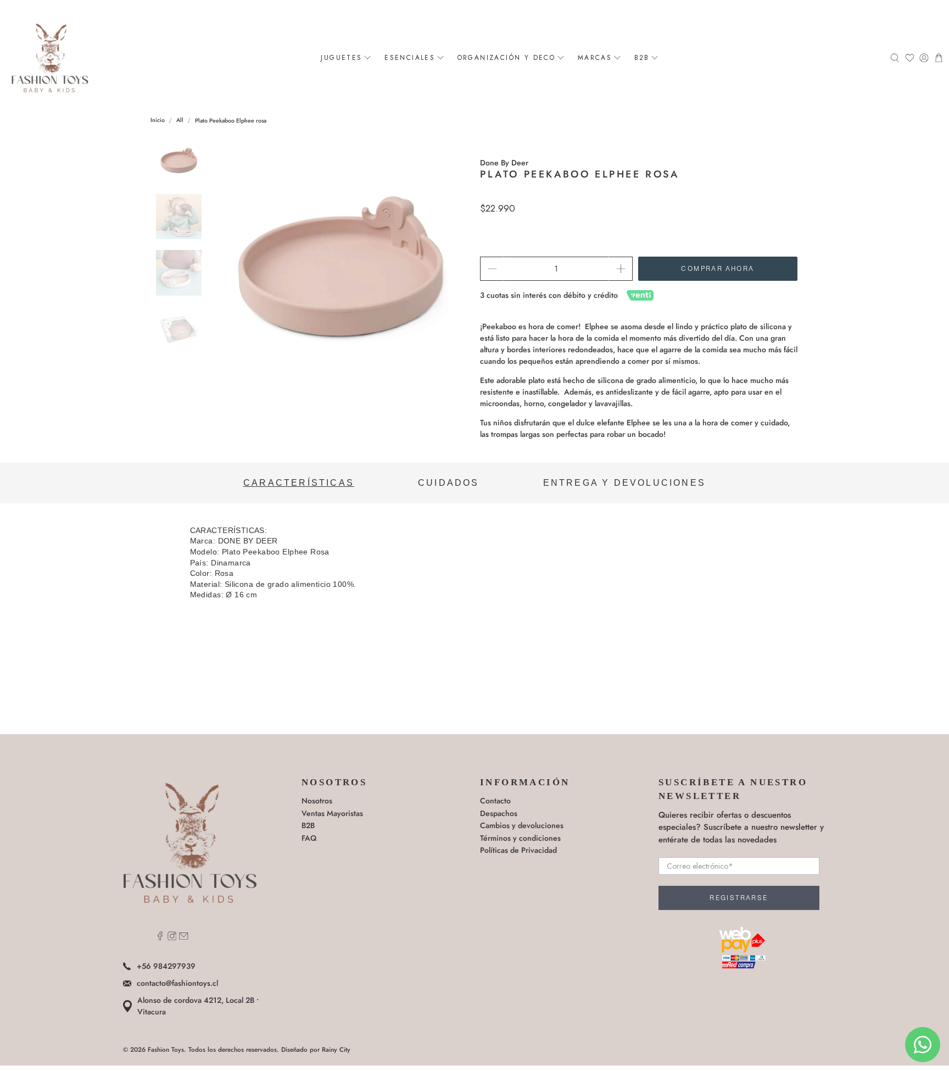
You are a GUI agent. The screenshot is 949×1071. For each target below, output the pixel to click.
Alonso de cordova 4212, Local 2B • (198, 1006)
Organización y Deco (506, 58)
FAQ (309, 838)
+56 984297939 (166, 966)
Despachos (498, 813)
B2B (642, 58)
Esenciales (409, 58)
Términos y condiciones (520, 838)
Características (298, 482)
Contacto (495, 800)
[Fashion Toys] (50, 57)
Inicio (157, 121)
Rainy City (336, 1049)
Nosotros (317, 800)
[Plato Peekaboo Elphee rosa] (341, 266)
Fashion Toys (166, 1049)
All (179, 121)
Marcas (595, 58)
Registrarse (739, 898)
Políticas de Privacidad (518, 850)
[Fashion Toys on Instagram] (172, 937)
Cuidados (448, 482)
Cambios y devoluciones (521, 825)
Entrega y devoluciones (624, 482)
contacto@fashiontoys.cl (177, 983)
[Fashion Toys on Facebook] (160, 937)
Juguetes (341, 58)
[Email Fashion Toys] (183, 937)
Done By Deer (504, 162)
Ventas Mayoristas (332, 813)
